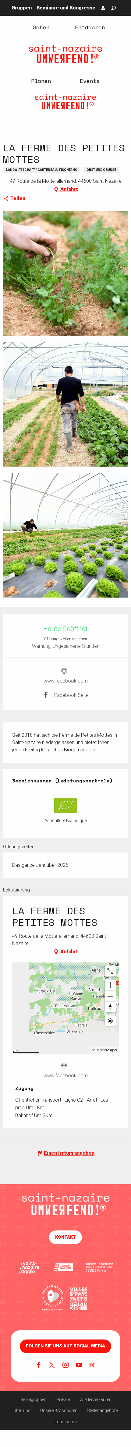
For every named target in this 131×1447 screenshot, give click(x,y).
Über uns (21, 1410)
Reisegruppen (33, 1399)
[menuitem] (41, 26)
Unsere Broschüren (58, 1410)
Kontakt (65, 1237)
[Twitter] (52, 1365)
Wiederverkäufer (95, 1399)
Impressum (66, 1421)
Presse (63, 1399)
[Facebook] (38, 1365)
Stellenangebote (102, 1410)
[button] (113, 8)
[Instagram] (65, 1365)
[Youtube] (79, 1365)
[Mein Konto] (103, 8)
